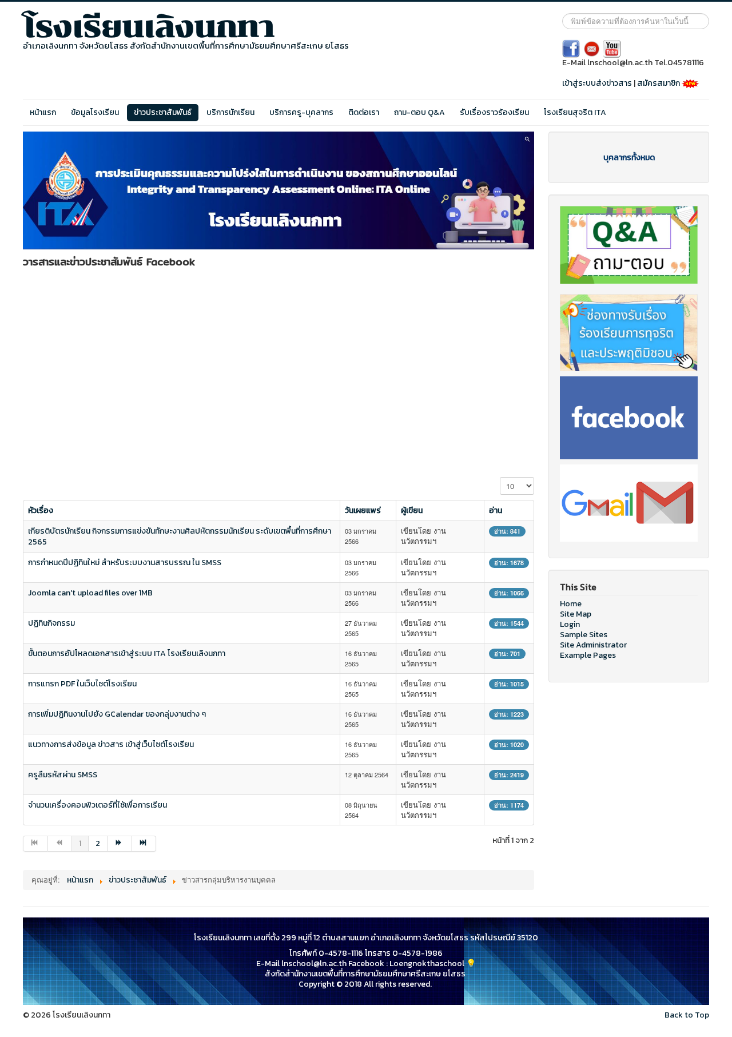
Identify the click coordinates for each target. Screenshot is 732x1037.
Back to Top (687, 1015)
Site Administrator (593, 645)
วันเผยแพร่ (363, 510)
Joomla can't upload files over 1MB (90, 593)
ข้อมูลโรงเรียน (95, 112)
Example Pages (588, 655)
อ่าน (495, 510)
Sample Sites (583, 635)
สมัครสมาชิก (659, 83)
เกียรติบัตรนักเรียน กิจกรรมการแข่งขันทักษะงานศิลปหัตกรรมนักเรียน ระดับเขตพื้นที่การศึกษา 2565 (179, 536)
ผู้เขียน (412, 510)
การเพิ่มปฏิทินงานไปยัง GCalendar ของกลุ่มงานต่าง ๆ (117, 714)
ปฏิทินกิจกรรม (51, 623)
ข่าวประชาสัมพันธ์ (163, 112)
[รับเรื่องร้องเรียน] (629, 332)
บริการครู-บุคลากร (301, 112)
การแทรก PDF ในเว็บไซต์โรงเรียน (82, 684)
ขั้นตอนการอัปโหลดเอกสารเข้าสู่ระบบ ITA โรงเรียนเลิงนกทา (126, 653)
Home (571, 604)
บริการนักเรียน (230, 112)
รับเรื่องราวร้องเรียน (494, 112)
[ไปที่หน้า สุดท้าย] (144, 844)
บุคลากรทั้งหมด (629, 158)
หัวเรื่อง (40, 510)
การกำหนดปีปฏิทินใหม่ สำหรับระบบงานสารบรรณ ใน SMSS (124, 563)
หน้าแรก (43, 112)
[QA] (629, 244)
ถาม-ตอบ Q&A (419, 112)
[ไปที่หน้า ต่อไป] (120, 844)
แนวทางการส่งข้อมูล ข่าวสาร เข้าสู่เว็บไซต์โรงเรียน (111, 744)
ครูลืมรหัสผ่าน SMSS (62, 775)
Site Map (575, 614)
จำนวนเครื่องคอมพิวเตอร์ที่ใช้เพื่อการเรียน (97, 805)
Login (570, 624)
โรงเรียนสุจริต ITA (575, 112)
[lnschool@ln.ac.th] (629, 502)
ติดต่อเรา (363, 112)
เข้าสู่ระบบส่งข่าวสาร (597, 83)
